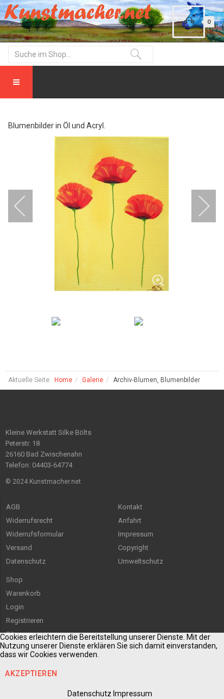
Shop (14, 580)
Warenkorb (23, 593)
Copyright (133, 548)
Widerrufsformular (35, 534)
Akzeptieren (31, 673)
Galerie (92, 380)
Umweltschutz (140, 561)
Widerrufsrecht (29, 520)
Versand (19, 548)
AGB (13, 507)
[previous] (27, 206)
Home (63, 380)
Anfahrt (129, 520)
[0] (188, 21)
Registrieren (24, 620)
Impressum (135, 534)
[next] (197, 206)
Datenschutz (26, 561)
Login (15, 607)
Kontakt (130, 507)
